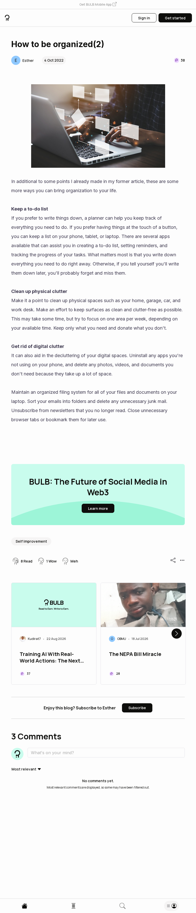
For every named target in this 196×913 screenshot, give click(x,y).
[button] (98, 4)
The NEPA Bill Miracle (135, 654)
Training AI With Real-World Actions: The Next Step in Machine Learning (51, 658)
